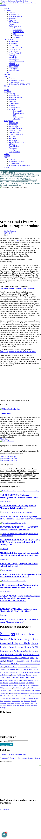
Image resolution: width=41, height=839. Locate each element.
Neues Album (8, 639)
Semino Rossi (16, 480)
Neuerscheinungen (15, 16)
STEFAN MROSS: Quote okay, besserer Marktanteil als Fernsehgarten (19, 175)
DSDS (28, 685)
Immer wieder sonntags (30, 664)
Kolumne (12, 24)
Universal (33, 701)
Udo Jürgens (13, 69)
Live (22, 701)
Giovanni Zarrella (15, 49)
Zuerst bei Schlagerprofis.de (15, 643)
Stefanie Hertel (5, 675)
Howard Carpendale (16, 53)
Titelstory (12, 12)
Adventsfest (3, 696)
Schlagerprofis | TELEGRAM (19, 84)
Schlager (7, 633)
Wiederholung (15, 698)
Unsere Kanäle (14, 82)
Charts (35, 639)
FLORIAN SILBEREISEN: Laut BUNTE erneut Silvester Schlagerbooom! (18, 180)
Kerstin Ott (12, 55)
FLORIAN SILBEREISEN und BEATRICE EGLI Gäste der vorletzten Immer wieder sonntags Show (20, 183)
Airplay (25, 670)
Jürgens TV (24, 658)
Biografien (12, 20)
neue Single (24, 639)
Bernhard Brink (24, 667)
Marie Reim (13, 57)
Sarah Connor (5, 480)
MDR (35, 647)
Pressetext (17, 703)
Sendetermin (19, 696)
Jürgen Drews (36, 690)
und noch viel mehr (15, 28)
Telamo (27, 647)
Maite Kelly (16, 664)
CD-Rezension (14, 22)
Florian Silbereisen (15, 47)
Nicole (13, 696)
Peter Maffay (32, 688)
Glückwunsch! (18, 36)
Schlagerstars (8, 39)
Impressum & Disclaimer (8, 758)
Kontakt (7, 86)
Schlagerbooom (11, 661)
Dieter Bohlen (13, 685)
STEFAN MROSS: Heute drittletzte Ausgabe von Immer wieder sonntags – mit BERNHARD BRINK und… (20, 598)
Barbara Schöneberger (29, 696)
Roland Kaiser (14, 65)
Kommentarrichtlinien (16, 80)
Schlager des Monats (6, 688)
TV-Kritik (16, 37)
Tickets (28, 675)
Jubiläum (22, 683)
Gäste (28, 651)
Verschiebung (10, 703)
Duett (35, 703)
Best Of (32, 670)
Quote (34, 651)
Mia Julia (32, 477)
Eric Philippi (17, 688)
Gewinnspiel (17, 30)
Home (6, 8)
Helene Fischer (14, 51)
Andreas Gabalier (17, 473)
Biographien (4, 724)
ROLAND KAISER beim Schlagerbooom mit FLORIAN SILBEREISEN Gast (20, 575)
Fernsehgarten (6, 657)
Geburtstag (22, 685)
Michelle (12, 63)
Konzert (13, 672)
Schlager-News (14, 14)
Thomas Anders (10, 677)
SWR (2, 667)
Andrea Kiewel (25, 661)
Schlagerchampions (33, 672)
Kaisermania (3, 703)
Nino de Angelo (4, 693)
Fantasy (2, 478)
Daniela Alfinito (16, 701)
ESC (14, 34)
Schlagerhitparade (25, 690)
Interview (22, 698)
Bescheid (21, 482)
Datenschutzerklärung (25, 758)
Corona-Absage (13, 683)
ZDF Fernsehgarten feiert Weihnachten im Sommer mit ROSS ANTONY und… (19, 586)
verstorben (8, 698)
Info (5, 76)
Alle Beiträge (4, 439)
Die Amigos (16, 477)
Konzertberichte (18, 32)
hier (17, 240)
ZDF (37, 654)
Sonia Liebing (7, 701)
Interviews (12, 18)
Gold (14, 690)
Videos (6, 72)
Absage (22, 703)
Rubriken (7, 10)
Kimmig (22, 675)
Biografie (2, 698)
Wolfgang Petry (29, 703)
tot (22, 688)
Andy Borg (13, 43)
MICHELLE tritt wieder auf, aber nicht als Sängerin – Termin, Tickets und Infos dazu (19, 554)
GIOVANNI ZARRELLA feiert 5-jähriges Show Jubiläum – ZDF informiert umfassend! (18, 178)
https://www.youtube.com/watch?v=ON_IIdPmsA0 (18, 352)
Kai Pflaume (27, 701)
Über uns (12, 78)
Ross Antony (13, 67)
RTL (6, 690)
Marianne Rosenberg (22, 693)
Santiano (24, 477)
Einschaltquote (29, 698)
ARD (10, 690)
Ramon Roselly (11, 471)
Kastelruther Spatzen (7, 469)
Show (15, 658)
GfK (27, 683)
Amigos (10, 680)
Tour (2, 654)
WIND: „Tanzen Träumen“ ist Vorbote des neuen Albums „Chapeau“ (19, 620)
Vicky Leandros (14, 70)
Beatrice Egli (13, 45)
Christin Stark (21, 672)
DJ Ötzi (9, 696)
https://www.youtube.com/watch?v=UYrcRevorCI (17, 288)
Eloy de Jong (21, 471)
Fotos (25, 688)
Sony (18, 690)
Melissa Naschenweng (16, 61)
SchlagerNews (5, 719)
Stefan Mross (29, 654)
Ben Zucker (7, 475)
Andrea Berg (13, 41)
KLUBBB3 (24, 478)
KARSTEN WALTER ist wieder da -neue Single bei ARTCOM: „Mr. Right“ (18, 610)
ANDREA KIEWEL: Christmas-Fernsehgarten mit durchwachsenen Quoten (17, 174)
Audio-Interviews (15, 26)
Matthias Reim (14, 59)
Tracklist (12, 693)
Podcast (7, 74)
